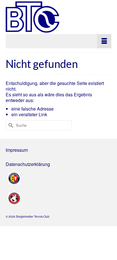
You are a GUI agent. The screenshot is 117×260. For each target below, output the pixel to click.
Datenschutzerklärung (28, 164)
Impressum (17, 150)
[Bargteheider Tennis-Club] (58, 17)
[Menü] (58, 41)
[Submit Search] (10, 125)
